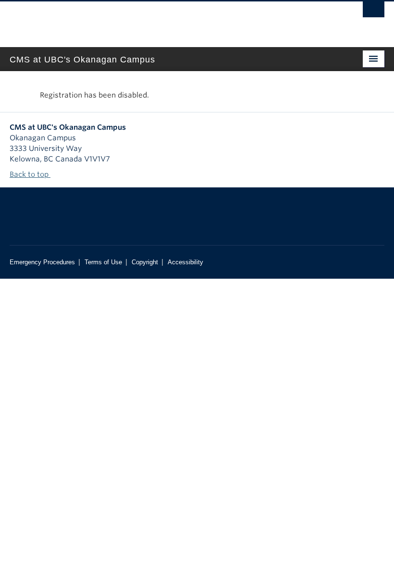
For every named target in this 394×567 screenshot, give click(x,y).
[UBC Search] (373, 12)
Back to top (30, 174)
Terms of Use (103, 262)
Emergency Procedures (42, 262)
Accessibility (185, 262)
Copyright (145, 262)
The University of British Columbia (169, 19)
